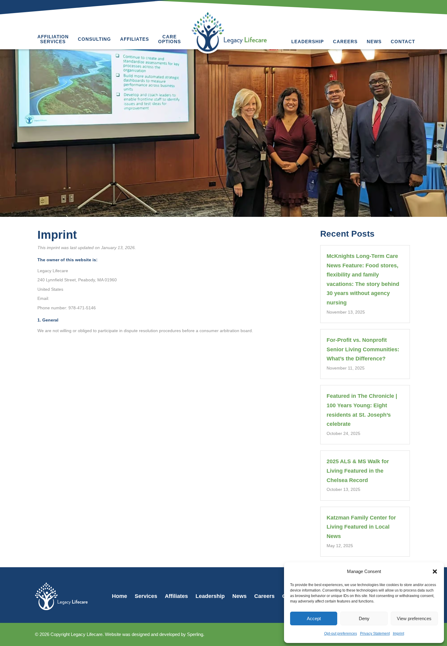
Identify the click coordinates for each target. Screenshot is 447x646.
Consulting (94, 39)
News (374, 41)
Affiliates (134, 39)
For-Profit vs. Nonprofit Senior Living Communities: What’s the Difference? (363, 349)
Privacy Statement (375, 633)
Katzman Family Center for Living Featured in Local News (361, 527)
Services (146, 596)
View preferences (414, 618)
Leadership (307, 41)
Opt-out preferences (340, 633)
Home (119, 596)
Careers (345, 41)
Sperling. (195, 634)
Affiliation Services (53, 39)
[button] (435, 571)
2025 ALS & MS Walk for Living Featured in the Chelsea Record (358, 470)
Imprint (398, 633)
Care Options (169, 39)
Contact (403, 41)
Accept (314, 618)
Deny (364, 618)
